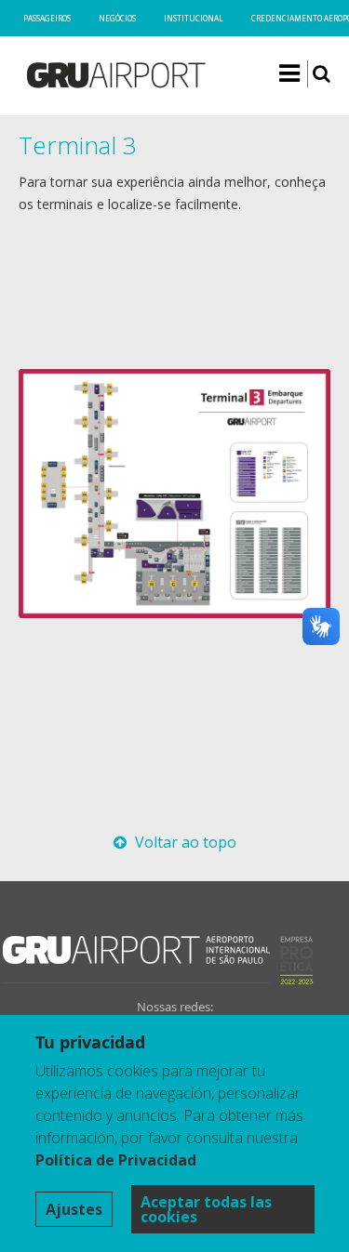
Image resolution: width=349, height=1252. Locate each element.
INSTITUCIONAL (193, 18)
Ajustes (74, 1209)
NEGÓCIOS (117, 18)
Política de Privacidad (115, 1160)
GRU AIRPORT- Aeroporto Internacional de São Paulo (136, 959)
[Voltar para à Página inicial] (115, 79)
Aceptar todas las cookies (206, 1209)
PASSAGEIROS (47, 18)
